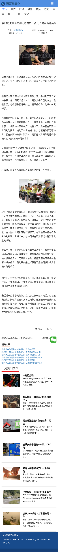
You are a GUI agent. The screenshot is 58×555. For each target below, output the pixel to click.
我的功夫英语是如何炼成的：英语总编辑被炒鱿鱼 (22, 357)
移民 (38, 9)
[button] (54, 2)
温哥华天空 (12, 4)
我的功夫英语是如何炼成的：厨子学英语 (18, 360)
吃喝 (46, 9)
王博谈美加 (18, 30)
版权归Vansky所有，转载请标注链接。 (20, 37)
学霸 (18, 13)
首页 (5, 9)
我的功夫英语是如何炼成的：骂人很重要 (18, 349)
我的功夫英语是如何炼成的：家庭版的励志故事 (21, 352)
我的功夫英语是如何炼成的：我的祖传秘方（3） (22, 354)
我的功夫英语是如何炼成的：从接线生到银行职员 (22, 362)
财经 (21, 9)
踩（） (50, 328)
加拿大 (22, 96)
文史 (26, 13)
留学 (10, 13)
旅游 (30, 9)
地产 (13, 9)
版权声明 (48, 553)
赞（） (39, 328)
